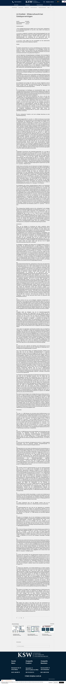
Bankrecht (27, 7)
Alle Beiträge (14, 7)
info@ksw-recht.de (50, 1)
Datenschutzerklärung (5, 682)
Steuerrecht (21, 7)
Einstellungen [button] (50, 682)
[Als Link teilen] (23, 617)
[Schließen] (64, 682)
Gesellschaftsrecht (42, 7)
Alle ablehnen (56, 682)
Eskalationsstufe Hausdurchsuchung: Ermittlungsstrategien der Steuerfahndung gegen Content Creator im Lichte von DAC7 (18, 635)
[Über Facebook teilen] (16, 617)
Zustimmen (61, 682)
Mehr (49, 7)
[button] (51, 5)
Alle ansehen (52, 623)
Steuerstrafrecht (34, 7)
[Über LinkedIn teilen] (21, 617)
